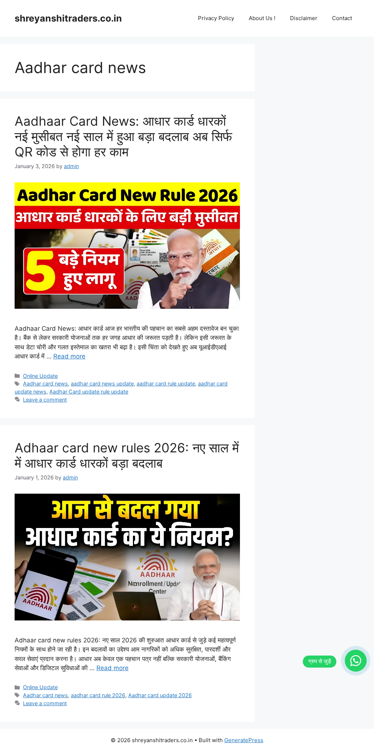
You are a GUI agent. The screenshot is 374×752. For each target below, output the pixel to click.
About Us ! (262, 18)
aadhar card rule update (166, 383)
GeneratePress (243, 740)
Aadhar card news (45, 383)
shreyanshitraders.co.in (68, 18)
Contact (342, 18)
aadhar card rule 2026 (98, 695)
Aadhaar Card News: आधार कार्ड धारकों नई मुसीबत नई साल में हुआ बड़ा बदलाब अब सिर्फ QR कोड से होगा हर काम (123, 136)
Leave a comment (45, 399)
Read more (69, 356)
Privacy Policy (216, 18)
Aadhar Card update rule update (88, 391)
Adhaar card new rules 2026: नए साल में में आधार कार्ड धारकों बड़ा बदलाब (127, 455)
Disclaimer (303, 18)
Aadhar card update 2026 (160, 695)
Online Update (40, 376)
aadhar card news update (102, 383)
